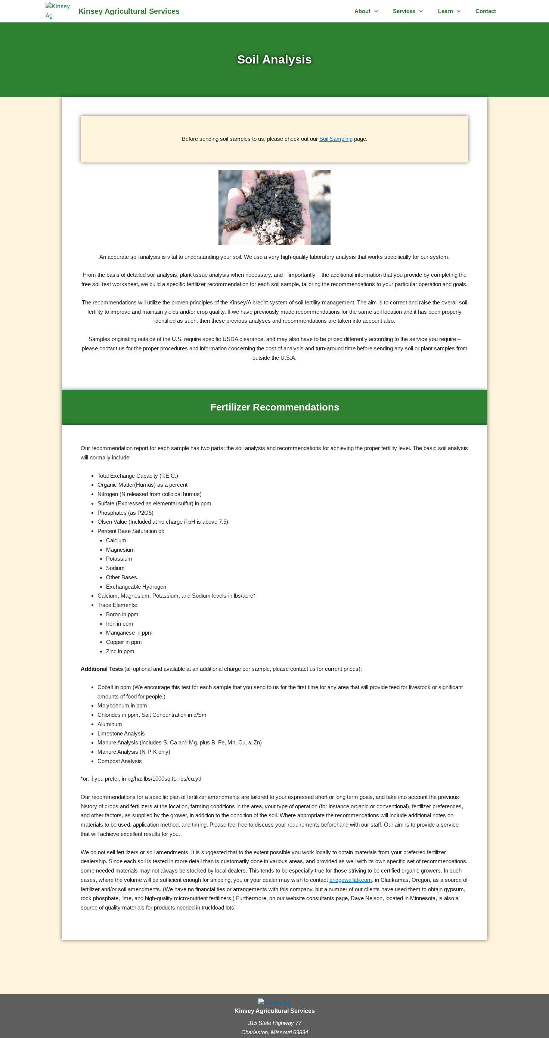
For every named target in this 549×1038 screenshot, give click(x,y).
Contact (485, 11)
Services (404, 11)
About (362, 11)
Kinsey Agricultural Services (129, 11)
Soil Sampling (336, 139)
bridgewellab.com (350, 880)
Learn (445, 11)
